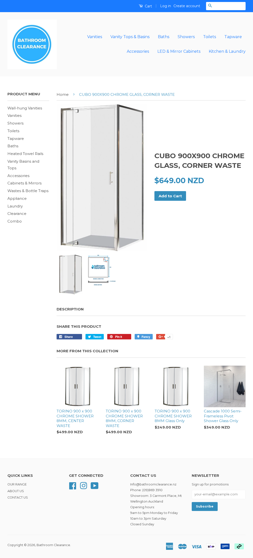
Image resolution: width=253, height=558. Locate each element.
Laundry (15, 206)
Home (63, 94)
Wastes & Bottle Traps (27, 190)
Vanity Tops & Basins (129, 36)
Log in (165, 6)
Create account (186, 6)
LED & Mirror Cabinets (178, 51)
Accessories (138, 51)
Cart (148, 6)
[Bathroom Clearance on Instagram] (83, 485)
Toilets (209, 36)
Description (70, 309)
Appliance (17, 198)
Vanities (94, 36)
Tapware (233, 36)
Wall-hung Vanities (24, 108)
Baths (163, 36)
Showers (186, 36)
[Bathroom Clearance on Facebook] (72, 485)
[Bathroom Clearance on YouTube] (95, 485)
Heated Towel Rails (25, 153)
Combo (14, 221)
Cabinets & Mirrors (24, 183)
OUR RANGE (17, 484)
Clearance (16, 213)
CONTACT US (17, 497)
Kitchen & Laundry (227, 51)
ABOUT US (15, 491)
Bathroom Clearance (53, 545)
